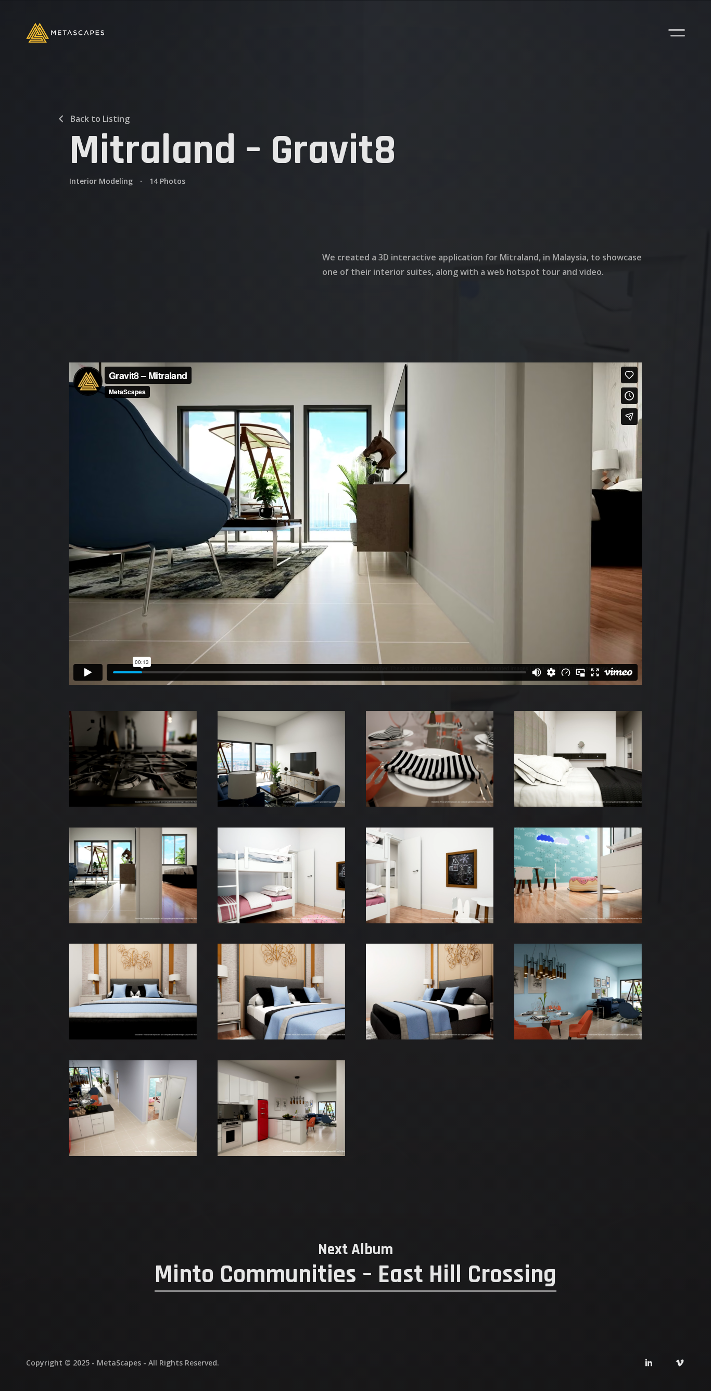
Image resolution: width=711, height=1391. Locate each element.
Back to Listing (100, 118)
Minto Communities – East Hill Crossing (355, 1274)
